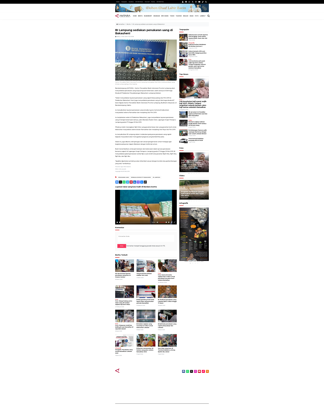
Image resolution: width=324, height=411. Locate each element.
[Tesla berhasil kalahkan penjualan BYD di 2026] (183, 141)
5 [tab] (199, 173)
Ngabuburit (148, 16)
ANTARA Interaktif (169, 383)
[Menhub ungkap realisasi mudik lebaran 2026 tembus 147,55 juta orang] (183, 123)
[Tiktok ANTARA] (203, 2)
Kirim (121, 246)
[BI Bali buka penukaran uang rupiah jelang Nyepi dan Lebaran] (167, 316)
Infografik (118, 348)
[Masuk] (183, 2)
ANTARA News (139, 1)
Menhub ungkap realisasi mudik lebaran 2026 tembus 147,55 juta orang (197, 123)
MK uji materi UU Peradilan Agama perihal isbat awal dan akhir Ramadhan (197, 113)
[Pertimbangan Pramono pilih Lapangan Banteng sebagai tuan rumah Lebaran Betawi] (183, 132)
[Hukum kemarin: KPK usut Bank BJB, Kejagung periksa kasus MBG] (183, 53)
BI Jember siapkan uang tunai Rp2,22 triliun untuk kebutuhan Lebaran (145, 325)
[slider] (135, 222)
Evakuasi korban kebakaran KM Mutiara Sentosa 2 (192, 257)
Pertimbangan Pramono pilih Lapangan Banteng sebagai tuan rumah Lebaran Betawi (197, 131)
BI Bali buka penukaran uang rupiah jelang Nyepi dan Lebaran (167, 325)
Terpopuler (124, 1)
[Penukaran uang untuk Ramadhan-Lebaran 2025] (124, 340)
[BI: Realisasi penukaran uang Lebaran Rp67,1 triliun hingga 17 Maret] (167, 291)
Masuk (189, 380)
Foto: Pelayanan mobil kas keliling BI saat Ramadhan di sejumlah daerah (124, 327)
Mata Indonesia (168, 386)
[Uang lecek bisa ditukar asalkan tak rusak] (146, 265)
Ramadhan (121, 24)
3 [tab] (194, 173)
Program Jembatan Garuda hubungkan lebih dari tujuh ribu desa (192, 193)
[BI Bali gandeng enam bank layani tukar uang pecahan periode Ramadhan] (146, 291)
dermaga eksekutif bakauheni (141, 177)
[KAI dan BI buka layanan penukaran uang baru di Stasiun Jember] (124, 265)
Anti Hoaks (166, 380)
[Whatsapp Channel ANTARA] (189, 2)
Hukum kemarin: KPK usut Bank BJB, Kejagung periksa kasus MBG (197, 53)
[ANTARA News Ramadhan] (124, 370)
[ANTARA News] (122, 15)
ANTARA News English (194, 377)
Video (190, 120)
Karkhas (165, 377)
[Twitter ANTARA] (192, 2)
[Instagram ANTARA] (196, 2)
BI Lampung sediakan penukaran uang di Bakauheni (149, 24)
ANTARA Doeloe (168, 389)
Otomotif (147, 1)
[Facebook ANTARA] (186, 2)
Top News (131, 1)
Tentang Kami (191, 392)
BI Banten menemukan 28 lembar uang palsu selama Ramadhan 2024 (145, 350)
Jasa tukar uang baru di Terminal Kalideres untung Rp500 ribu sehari (166, 350)
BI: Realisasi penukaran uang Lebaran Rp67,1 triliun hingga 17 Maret (167, 301)
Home (135, 16)
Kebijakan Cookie (193, 389)
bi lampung (156, 177)
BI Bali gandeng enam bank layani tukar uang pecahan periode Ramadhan (145, 301)
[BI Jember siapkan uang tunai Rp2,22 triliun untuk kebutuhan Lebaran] (146, 316)
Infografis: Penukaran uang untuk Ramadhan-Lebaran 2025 (124, 351)
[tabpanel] (194, 162)
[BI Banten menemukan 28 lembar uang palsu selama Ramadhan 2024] (146, 340)
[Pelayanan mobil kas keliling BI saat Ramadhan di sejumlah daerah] (124, 316)
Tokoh (172, 16)
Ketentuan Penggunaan (195, 383)
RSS (188, 397)
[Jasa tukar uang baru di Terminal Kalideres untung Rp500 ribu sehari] (167, 340)
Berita (140, 16)
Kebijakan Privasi (192, 386)
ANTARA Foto (160, 1)
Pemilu (153, 1)
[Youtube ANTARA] (199, 2)
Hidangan (156, 16)
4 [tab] (196, 173)
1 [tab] (189, 173)
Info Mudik (164, 16)
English (185, 16)
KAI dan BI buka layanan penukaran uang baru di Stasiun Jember (123, 275)
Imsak (191, 16)
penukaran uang (123, 177)
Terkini (118, 1)
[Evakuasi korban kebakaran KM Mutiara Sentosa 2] (183, 45)
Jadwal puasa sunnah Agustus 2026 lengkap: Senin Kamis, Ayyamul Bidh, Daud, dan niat (198, 36)
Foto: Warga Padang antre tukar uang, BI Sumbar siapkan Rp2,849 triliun (123, 302)
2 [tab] (191, 173)
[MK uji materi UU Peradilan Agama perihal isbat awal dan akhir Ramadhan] (183, 114)
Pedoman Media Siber (194, 394)
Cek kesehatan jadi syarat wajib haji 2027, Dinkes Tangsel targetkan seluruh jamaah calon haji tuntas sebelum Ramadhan (197, 64)
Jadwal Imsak (143, 397)
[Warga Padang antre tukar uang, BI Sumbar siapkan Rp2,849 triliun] (124, 291)
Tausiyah (179, 16)
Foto (197, 16)
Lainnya (202, 16)
